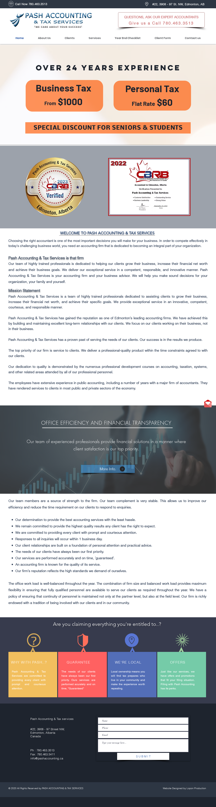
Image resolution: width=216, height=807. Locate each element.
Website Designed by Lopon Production (184, 788)
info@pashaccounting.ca (46, 758)
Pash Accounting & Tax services (52, 719)
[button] (208, 403)
